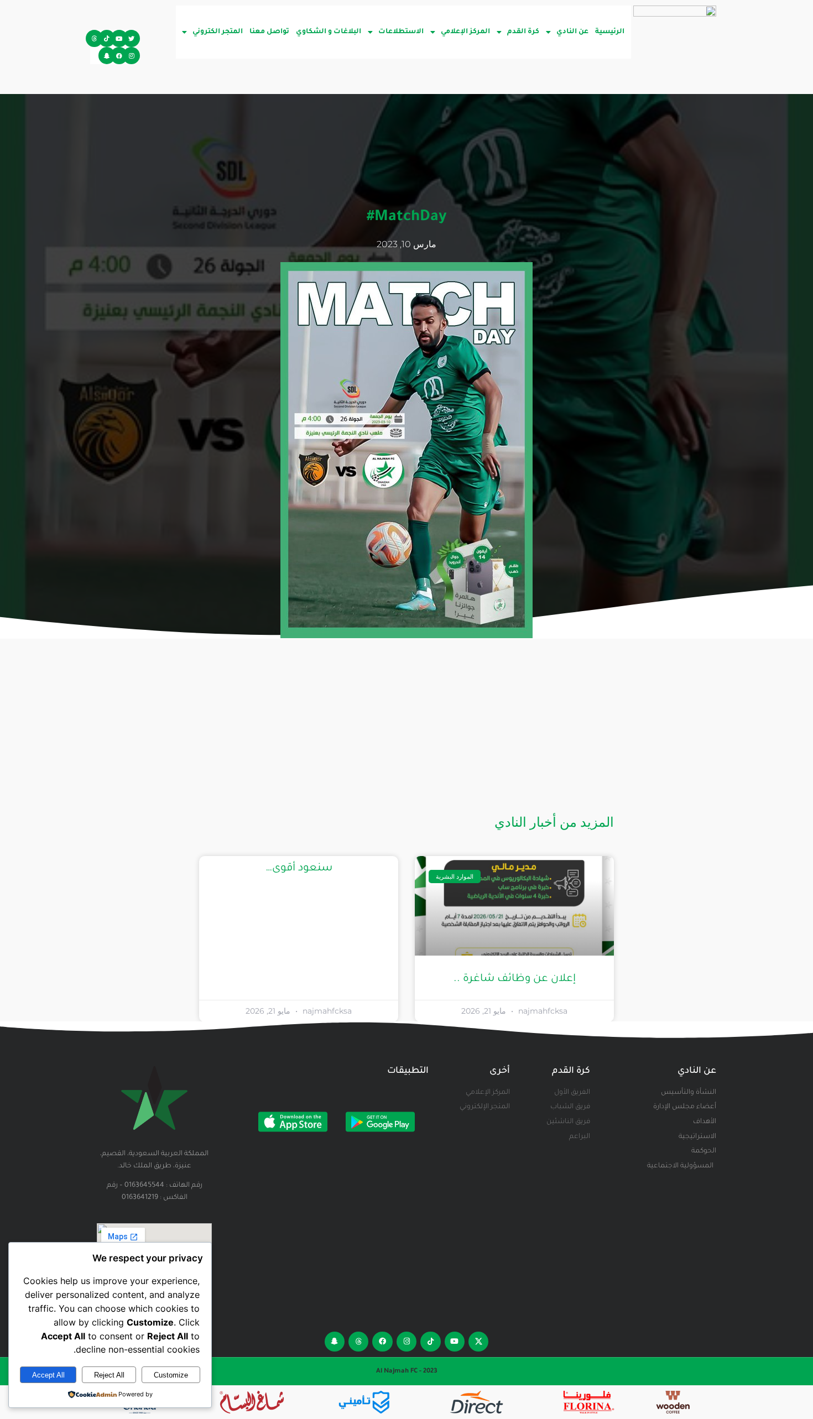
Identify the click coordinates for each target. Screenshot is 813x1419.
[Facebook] (119, 55)
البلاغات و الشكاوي (328, 32)
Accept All (48, 1375)
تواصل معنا (269, 32)
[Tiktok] (107, 38)
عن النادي (572, 32)
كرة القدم (523, 32)
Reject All (109, 1375)
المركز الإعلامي (465, 32)
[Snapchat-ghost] (107, 55)
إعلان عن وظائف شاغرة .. (515, 979)
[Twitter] (131, 38)
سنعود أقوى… (298, 868)
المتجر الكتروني (217, 32)
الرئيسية (609, 32)
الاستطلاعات (401, 32)
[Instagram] (131, 55)
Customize (171, 1375)
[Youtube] (119, 38)
